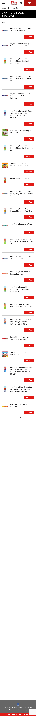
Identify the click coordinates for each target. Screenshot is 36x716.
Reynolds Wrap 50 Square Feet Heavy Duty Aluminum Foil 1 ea (20, 95)
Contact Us (21, 707)
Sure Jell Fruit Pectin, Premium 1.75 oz (18, 353)
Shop (4, 8)
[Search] (21, 2)
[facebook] (18, 704)
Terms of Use (12, 710)
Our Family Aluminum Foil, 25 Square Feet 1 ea (20, 29)
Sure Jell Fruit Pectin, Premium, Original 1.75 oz (20, 164)
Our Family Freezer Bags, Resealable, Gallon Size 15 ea (21, 210)
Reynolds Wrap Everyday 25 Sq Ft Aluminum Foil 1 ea (21, 44)
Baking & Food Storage (17, 8)
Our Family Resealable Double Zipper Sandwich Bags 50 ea (19, 61)
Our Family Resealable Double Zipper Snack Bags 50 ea (21, 148)
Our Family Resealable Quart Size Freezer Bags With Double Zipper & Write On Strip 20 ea (21, 370)
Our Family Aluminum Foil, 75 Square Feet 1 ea (20, 257)
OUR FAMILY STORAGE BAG (20, 178)
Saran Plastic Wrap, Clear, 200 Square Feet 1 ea (20, 338)
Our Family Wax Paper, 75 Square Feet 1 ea (20, 273)
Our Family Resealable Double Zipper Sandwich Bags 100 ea (19, 289)
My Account (7, 707)
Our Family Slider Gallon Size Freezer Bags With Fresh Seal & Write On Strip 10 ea (21, 321)
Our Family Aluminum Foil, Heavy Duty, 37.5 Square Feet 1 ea (21, 193)
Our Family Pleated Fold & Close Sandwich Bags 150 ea (21, 305)
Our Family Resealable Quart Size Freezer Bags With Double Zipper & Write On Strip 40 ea (21, 114)
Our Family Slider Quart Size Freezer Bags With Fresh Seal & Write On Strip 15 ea (21, 389)
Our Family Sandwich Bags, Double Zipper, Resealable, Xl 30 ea (21, 241)
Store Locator (14, 707)
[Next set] (29, 417)
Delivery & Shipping (22, 710)
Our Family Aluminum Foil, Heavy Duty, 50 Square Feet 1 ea (21, 78)
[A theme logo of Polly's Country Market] (13, 3)
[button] (29, 37)
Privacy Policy (28, 707)
